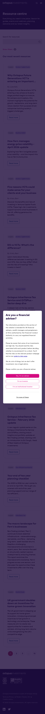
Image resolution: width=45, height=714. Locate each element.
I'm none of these (22, 397)
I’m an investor (22, 381)
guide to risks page (20, 356)
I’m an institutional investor (22, 387)
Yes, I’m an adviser (22, 376)
